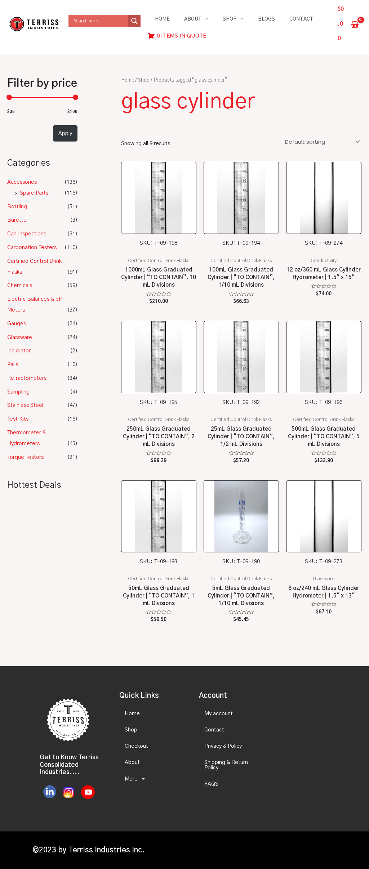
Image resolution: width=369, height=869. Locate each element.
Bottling (17, 206)
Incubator (19, 350)
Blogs (266, 19)
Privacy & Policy (223, 746)
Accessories (22, 182)
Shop (230, 19)
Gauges (16, 323)
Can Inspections (26, 233)
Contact (301, 19)
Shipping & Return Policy (226, 765)
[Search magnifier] (134, 21)
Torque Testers (25, 457)
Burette (17, 220)
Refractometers (26, 378)
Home (162, 19)
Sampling (18, 392)
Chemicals (19, 285)
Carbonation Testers (32, 247)
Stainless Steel (25, 405)
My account (218, 713)
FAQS (211, 784)
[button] (152, 778)
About (193, 19)
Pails (12, 364)
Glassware (19, 337)
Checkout (136, 746)
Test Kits (17, 419)
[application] (205, 19)
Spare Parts (34, 193)
